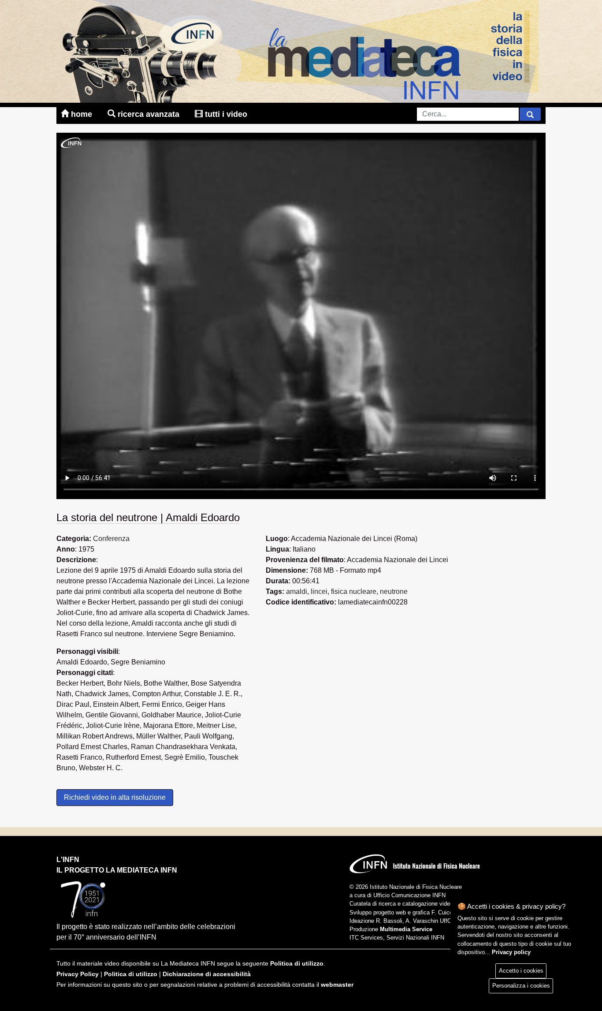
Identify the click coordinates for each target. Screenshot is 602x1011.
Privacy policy (511, 952)
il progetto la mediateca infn (116, 870)
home (81, 114)
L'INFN (67, 859)
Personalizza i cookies (521, 985)
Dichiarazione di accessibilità (207, 974)
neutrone (394, 591)
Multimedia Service (406, 929)
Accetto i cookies (521, 970)
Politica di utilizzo (296, 963)
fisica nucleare (353, 591)
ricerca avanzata (148, 114)
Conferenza (111, 538)
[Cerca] (530, 114)
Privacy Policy (77, 974)
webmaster (337, 984)
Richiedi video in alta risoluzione (115, 797)
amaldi (296, 591)
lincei (319, 591)
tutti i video (225, 114)
